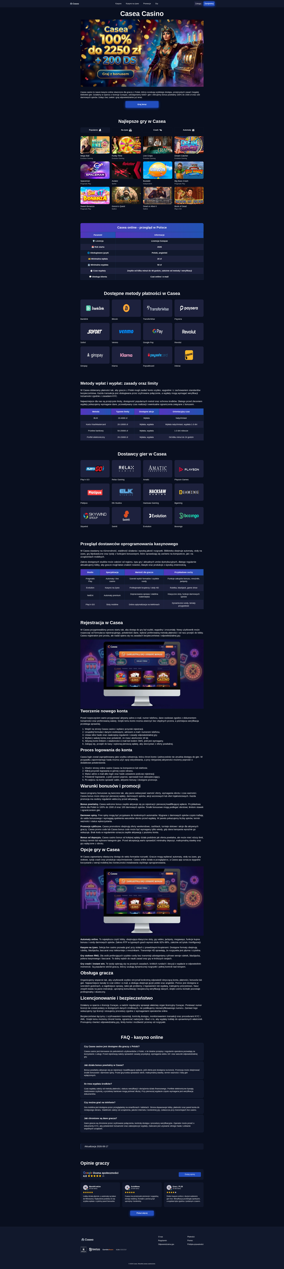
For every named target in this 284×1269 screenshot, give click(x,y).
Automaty (187, 130)
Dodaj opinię (190, 1174)
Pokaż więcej (142, 1213)
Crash (155, 130)
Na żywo (124, 130)
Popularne (93, 130)
